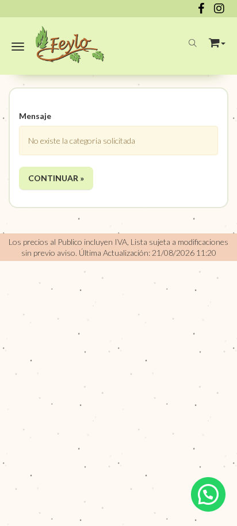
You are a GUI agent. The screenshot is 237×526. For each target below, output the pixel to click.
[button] (217, 40)
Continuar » (56, 178)
